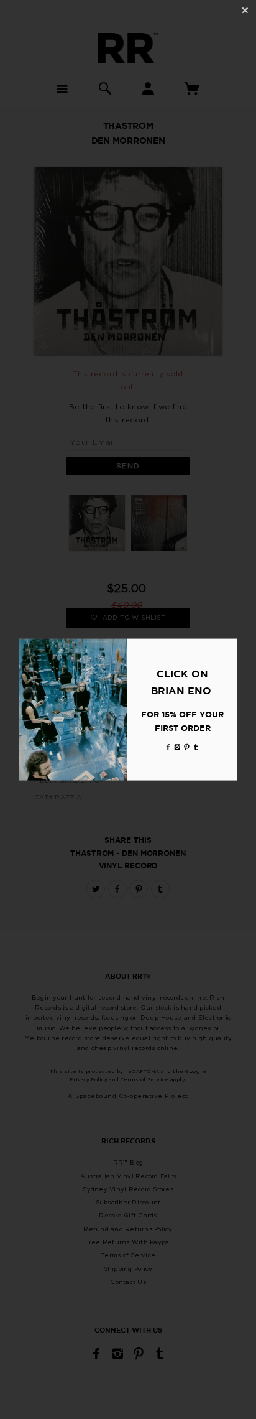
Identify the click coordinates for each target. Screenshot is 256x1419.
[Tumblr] (196, 746)
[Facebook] (168, 746)
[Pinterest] (187, 746)
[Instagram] (177, 746)
